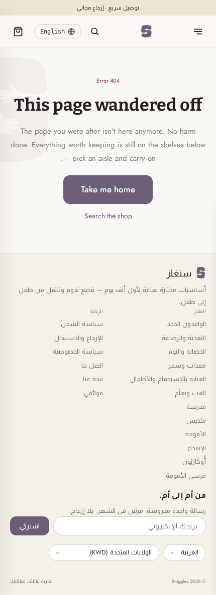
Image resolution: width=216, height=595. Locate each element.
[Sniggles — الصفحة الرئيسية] (146, 31)
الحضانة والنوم (187, 351)
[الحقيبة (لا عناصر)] (18, 32)
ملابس (196, 420)
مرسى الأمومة (186, 475)
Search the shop (108, 216)
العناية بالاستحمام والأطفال (168, 379)
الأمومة (195, 434)
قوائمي (93, 393)
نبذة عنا (93, 379)
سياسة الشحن (82, 324)
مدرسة (196, 406)
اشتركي (30, 526)
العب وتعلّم (190, 393)
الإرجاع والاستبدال (78, 338)
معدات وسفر (187, 365)
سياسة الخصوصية (78, 351)
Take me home (108, 189)
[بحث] (94, 32)
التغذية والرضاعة (184, 338)
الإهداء (196, 448)
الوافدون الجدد (186, 324)
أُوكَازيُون (194, 461)
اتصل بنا (92, 365)
